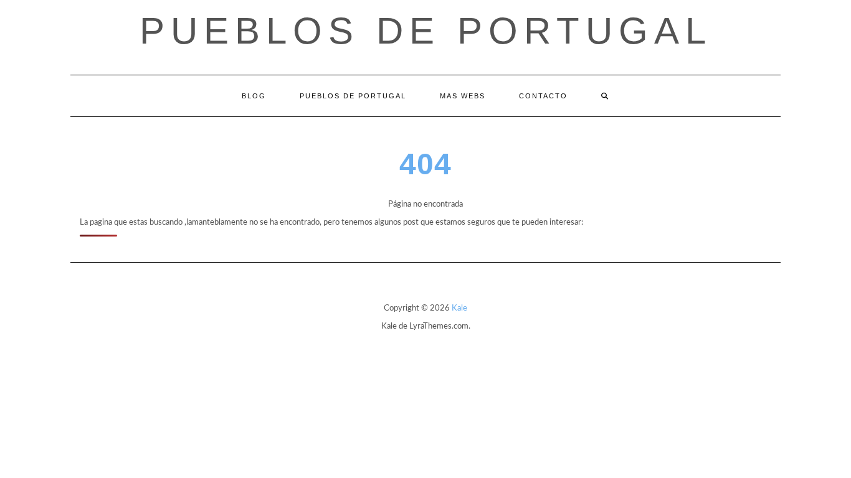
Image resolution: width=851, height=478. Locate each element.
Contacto (543, 96)
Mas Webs (462, 96)
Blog (254, 96)
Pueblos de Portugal (426, 31)
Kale (459, 308)
